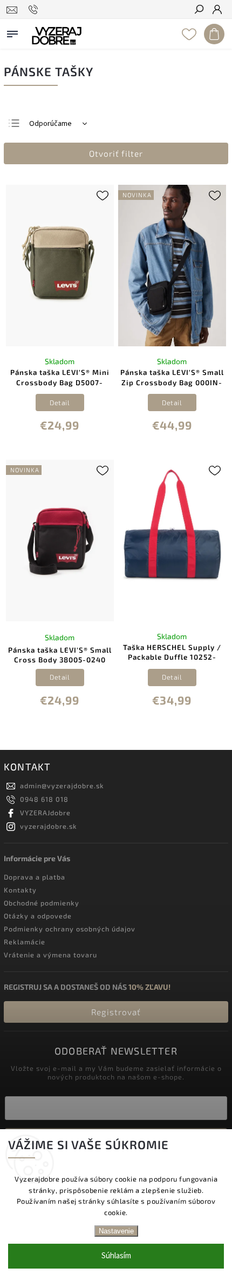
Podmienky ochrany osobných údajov (69, 928)
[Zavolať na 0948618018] (34, 10)
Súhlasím (116, 1256)
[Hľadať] (198, 10)
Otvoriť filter (116, 153)
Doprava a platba (34, 877)
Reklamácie (24, 941)
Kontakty (20, 890)
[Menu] (12, 32)
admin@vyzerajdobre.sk (62, 785)
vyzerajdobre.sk (48, 826)
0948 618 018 (44, 799)
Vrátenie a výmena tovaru (50, 954)
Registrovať (116, 1012)
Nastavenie (116, 1231)
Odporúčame (50, 123)
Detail (60, 402)
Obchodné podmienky (41, 902)
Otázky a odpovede (38, 915)
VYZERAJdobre (45, 812)
